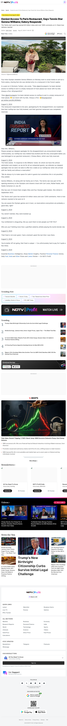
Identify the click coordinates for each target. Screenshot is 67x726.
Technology (27, 627)
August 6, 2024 (6, 231)
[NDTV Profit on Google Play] (26, 712)
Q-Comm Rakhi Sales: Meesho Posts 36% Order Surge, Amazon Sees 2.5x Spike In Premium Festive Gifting (8, 571)
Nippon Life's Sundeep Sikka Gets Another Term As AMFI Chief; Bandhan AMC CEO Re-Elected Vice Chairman (58, 569)
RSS (47, 719)
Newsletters (6, 644)
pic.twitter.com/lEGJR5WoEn (11, 100)
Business (11, 254)
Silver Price (27, 632)
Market (30, 254)
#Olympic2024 (46, 98)
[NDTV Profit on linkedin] (35, 683)
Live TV (5, 610)
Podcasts (47, 644)
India (45, 624)
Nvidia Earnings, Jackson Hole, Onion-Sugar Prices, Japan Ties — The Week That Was (8, 551)
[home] (11, 2)
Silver (18, 256)
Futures (25, 610)
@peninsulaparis (11, 95)
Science (25, 630)
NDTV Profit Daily (38, 484)
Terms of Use (28, 719)
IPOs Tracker (7, 613)
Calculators (6, 635)
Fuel (6, 256)
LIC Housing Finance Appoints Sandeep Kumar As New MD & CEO (57, 550)
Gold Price (6, 632)
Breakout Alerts (49, 607)
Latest (30, 256)
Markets (5, 621)
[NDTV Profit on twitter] (26, 683)
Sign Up (33, 663)
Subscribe (8, 491)
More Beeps (33, 460)
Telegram (26, 644)
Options (46, 610)
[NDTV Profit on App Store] (40, 712)
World (4, 627)
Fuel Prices (47, 632)
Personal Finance (52, 254)
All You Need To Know (10, 484)
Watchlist (26, 607)
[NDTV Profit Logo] (33, 592)
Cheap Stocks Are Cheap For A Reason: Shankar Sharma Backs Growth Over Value (11, 524)
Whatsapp (6, 647)
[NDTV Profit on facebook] (22, 683)
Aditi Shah (9, 30)
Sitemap (42, 719)
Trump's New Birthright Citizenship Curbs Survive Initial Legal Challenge (33, 566)
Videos (46, 630)
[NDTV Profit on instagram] (31, 683)
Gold (10, 256)
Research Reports (8, 624)
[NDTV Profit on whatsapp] (44, 683)
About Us (21, 719)
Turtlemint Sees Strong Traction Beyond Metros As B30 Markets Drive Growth (43, 524)
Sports (15, 30)
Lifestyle (5, 630)
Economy (47, 621)
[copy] (65, 34)
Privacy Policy (36, 719)
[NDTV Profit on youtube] (40, 683)
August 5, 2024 (6, 104)
